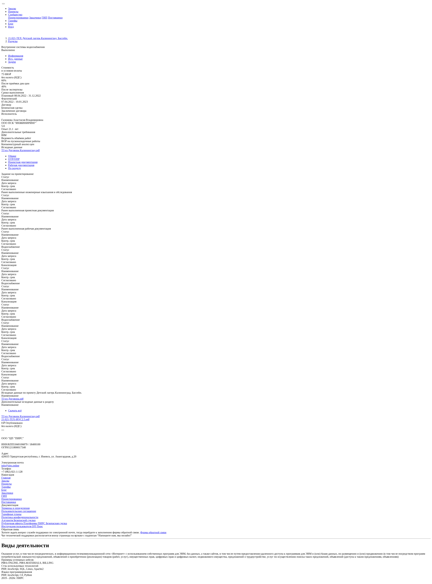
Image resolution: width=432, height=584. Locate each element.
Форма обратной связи (153, 532)
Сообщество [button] (15, 14)
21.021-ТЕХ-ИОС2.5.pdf (15, 419)
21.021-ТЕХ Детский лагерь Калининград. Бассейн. (38, 38)
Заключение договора (13, 110)
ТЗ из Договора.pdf (12, 398)
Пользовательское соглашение (18, 511)
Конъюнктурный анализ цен (17, 144)
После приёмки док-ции (15, 83)
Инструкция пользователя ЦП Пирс (22, 526)
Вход (11, 26)
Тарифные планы (11, 514)
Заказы (12, 8)
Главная (5, 477)
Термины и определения (15, 508)
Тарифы (12, 20)
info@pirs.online (10, 465)
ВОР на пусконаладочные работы (20, 141)
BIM (3, 135)
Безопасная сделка (11, 107)
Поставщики (55, 17)
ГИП (44, 17)
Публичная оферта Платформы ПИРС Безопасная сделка (34, 523)
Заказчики (35, 17)
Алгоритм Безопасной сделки (18, 520)
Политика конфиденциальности (19, 517)
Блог (11, 23)
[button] (216, 174)
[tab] (219, 55)
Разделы (13, 41)
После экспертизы (11, 89)
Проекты (13, 11)
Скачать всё (15, 410)
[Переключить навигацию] (3, 3)
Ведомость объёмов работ (16, 138)
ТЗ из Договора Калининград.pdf (20, 150)
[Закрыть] (2, 430)
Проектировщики (18, 17)
